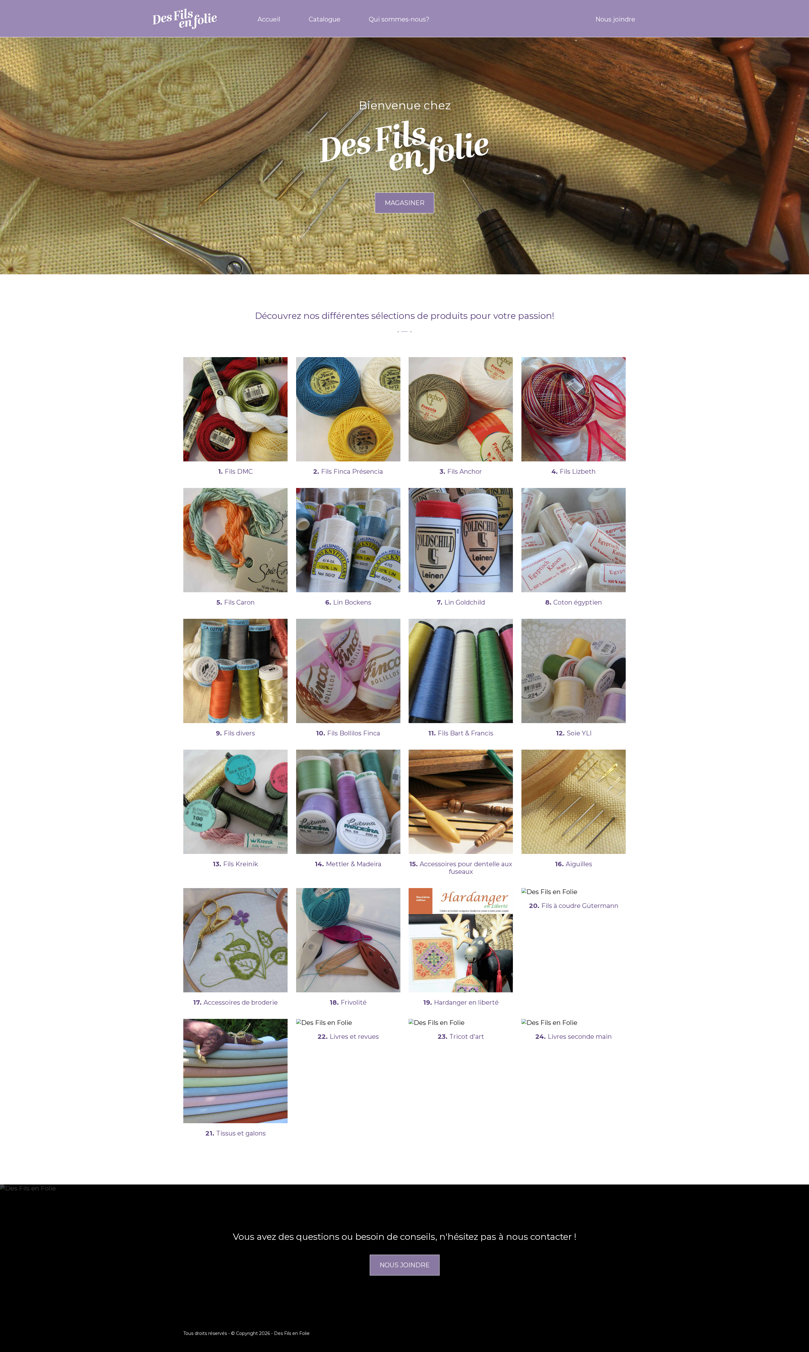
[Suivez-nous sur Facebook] (651, 19)
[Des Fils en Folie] (191, 19)
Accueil (269, 19)
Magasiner (404, 203)
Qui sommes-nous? (399, 19)
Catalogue (324, 19)
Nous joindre (615, 19)
